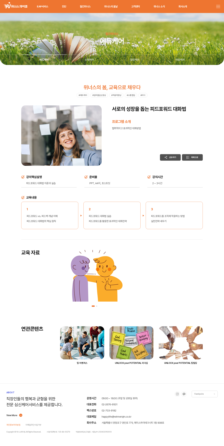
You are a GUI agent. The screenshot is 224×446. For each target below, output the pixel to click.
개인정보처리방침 (13, 425)
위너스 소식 (159, 6)
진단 (64, 6)
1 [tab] (93, 306)
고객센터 (135, 6)
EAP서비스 (42, 6)
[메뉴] (218, 6)
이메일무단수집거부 (33, 425)
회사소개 (182, 6)
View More (11, 415)
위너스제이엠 (15, 5)
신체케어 (89, 59)
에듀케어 (43, 59)
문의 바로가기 (168, 441)
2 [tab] (96, 306)
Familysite (199, 394)
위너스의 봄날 (111, 6)
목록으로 (194, 157)
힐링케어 (134, 59)
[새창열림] (177, 394)
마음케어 (180, 59)
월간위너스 (85, 6)
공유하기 (172, 157)
